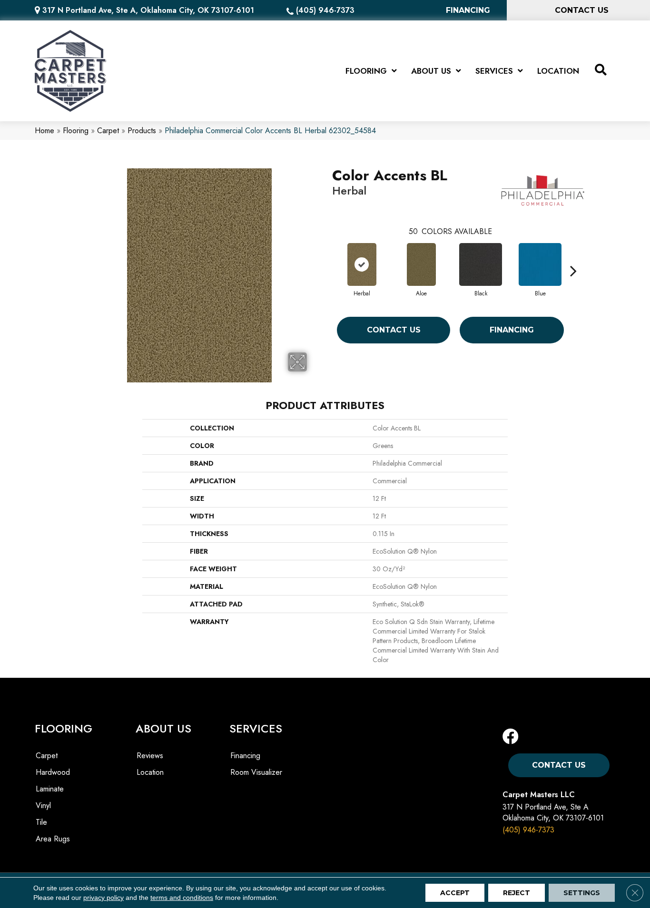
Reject (516, 892)
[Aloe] (421, 264)
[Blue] (540, 264)
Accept (455, 892)
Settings (581, 892)
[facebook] (510, 737)
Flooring (76, 130)
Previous (327, 256)
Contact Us (394, 329)
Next (573, 256)
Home (44, 130)
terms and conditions (181, 897)
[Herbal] (362, 264)
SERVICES (255, 728)
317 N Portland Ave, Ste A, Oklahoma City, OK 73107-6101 (148, 10)
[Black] (480, 264)
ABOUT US (163, 728)
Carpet (108, 130)
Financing (512, 329)
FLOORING (63, 728)
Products (142, 130)
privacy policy (103, 897)
